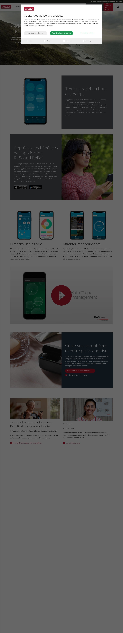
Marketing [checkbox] (87, 41)
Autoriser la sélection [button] (35, 33)
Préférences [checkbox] (49, 41)
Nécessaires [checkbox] (29, 41)
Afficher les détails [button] (87, 33)
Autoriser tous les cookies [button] (61, 33)
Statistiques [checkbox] (68, 41)
